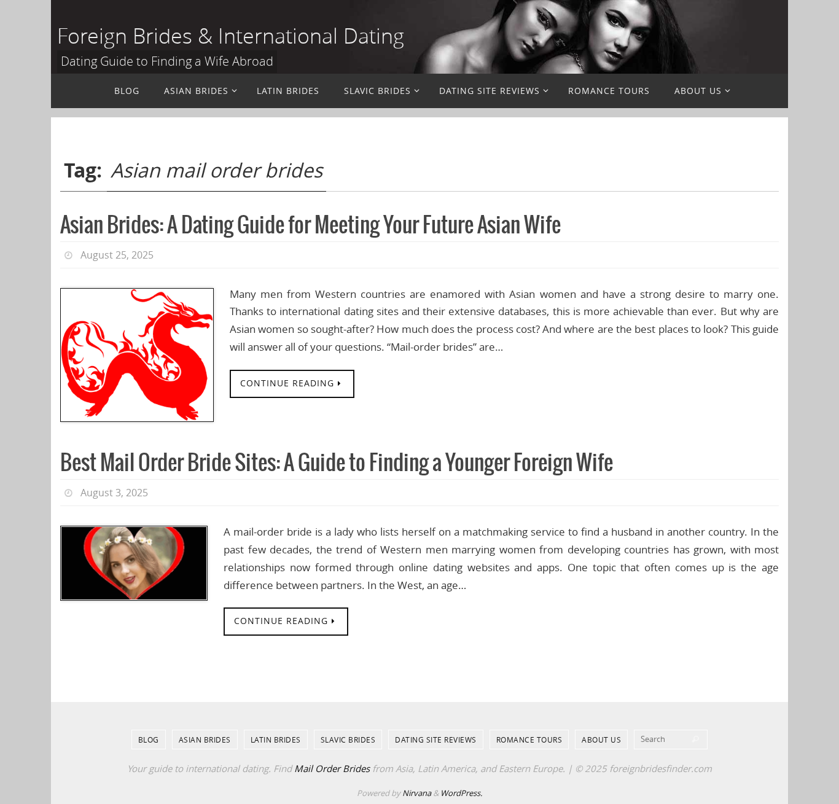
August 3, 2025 (114, 492)
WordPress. (461, 792)
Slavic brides (348, 739)
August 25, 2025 (117, 255)
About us (601, 739)
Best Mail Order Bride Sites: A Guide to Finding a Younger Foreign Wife (336, 463)
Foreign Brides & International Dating (230, 35)
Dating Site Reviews (436, 739)
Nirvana (416, 792)
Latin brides (276, 739)
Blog (148, 739)
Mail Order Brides (332, 768)
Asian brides (205, 739)
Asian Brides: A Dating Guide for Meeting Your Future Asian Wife (310, 226)
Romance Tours (529, 739)
